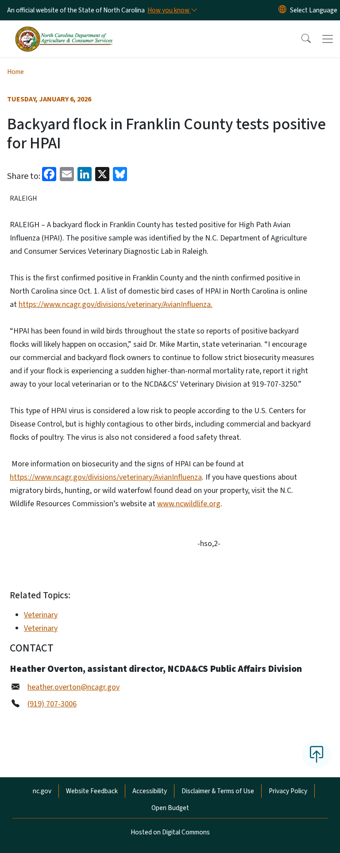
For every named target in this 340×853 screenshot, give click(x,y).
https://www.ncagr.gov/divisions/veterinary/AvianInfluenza (106, 477)
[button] (300, 39)
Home (15, 72)
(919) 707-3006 (52, 704)
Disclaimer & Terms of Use (218, 791)
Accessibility (149, 791)
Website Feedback (92, 791)
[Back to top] (316, 754)
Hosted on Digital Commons (170, 832)
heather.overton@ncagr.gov (73, 687)
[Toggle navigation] (327, 39)
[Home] (64, 30)
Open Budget (170, 808)
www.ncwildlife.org (188, 503)
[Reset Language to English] (282, 10)
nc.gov (42, 791)
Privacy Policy (288, 791)
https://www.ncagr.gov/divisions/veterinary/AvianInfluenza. (115, 304)
